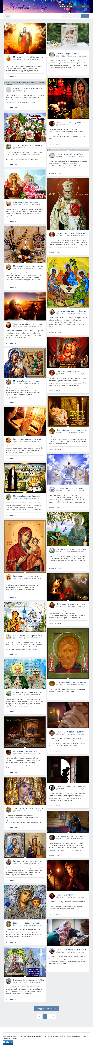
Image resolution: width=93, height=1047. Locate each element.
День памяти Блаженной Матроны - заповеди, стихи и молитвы (28, 692)
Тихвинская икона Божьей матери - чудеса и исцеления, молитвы (28, 145)
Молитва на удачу (64, 895)
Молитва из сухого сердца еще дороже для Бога (71, 950)
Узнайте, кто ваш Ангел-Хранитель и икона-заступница (28, 923)
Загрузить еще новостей (47, 1008)
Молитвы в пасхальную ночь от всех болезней (71, 122)
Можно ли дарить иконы (67, 54)
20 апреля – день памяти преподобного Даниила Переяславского (71, 682)
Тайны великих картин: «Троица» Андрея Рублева (71, 311)
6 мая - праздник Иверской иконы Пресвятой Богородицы (28, 635)
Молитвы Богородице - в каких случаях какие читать (28, 381)
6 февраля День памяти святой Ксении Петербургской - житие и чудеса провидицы (28, 980)
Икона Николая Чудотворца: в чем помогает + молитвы (71, 233)
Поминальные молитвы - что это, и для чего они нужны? (71, 604)
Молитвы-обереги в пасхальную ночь (28, 266)
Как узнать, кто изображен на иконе (71, 836)
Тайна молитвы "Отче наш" (68, 371)
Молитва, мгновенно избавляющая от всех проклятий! (71, 732)
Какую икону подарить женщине (28, 861)
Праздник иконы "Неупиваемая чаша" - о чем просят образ (28, 202)
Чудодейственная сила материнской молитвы (71, 430)
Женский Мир (7, 1036)
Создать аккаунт (66, 6)
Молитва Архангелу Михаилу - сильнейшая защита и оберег (28, 57)
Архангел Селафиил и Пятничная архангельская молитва (28, 324)
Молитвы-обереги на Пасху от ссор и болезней (28, 751)
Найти (85, 16)
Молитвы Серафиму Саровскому (27, 496)
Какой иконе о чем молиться (26, 576)
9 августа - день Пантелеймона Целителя (71, 154)
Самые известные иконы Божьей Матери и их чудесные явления (28, 808)
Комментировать (11, 76)
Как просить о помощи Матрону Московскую (71, 549)
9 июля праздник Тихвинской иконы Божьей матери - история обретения (28, 88)
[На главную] (28, 6)
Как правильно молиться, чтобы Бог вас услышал (28, 439)
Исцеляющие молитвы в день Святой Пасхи (71, 488)
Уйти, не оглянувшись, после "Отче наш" (71, 787)
